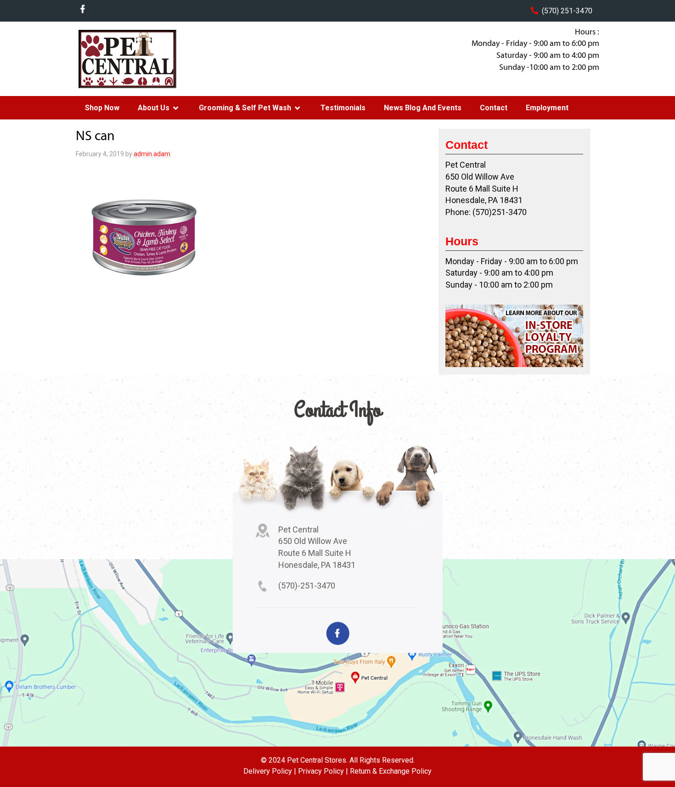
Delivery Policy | (269, 771)
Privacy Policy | (323, 771)
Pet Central (150, 59)
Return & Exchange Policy (391, 771)
